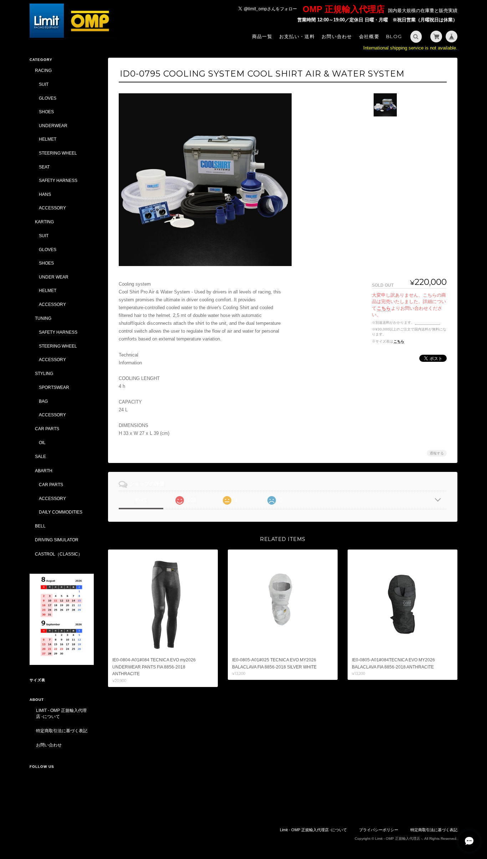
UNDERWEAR (53, 125)
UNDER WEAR (53, 277)
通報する (437, 453)
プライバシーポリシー (378, 830)
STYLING (44, 373)
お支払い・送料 (297, 36)
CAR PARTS (47, 428)
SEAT (44, 167)
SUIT (43, 84)
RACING (43, 70)
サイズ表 (37, 680)
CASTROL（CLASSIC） (58, 554)
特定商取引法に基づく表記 (61, 730)
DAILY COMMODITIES (60, 512)
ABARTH (43, 470)
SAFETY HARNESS (58, 180)
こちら (384, 308)
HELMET (47, 139)
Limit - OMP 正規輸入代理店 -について (61, 713)
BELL (40, 526)
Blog (394, 36)
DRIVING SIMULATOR (56, 539)
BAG (43, 401)
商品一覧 (262, 36)
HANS (45, 194)
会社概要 (369, 36)
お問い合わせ (337, 36)
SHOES (46, 111)
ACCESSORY (52, 207)
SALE (40, 456)
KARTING (44, 221)
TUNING (43, 318)
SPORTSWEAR (54, 387)
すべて (141, 500)
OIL (42, 442)
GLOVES (47, 98)
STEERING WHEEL (58, 153)
